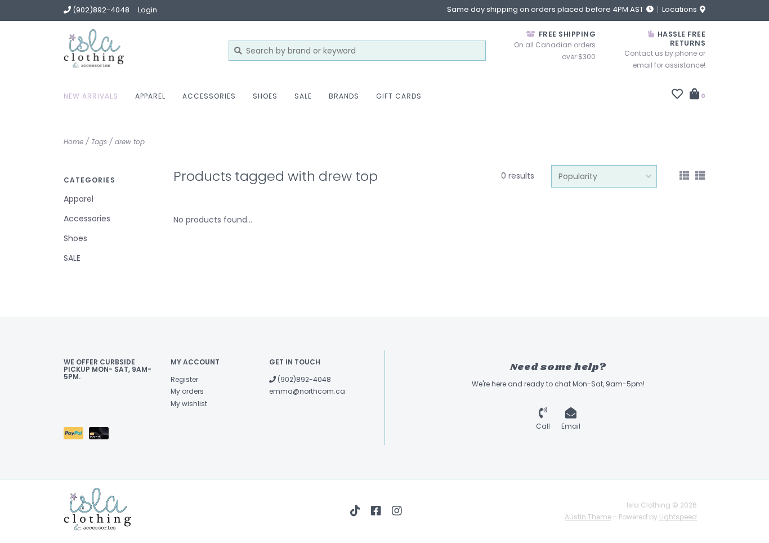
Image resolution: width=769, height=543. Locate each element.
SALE (303, 96)
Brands (344, 96)
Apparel (150, 96)
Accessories (209, 96)
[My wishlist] (677, 95)
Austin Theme (588, 517)
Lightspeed (678, 517)
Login (147, 10)
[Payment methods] (76, 435)
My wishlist (189, 403)
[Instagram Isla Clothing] (396, 511)
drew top (130, 141)
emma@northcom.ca (307, 391)
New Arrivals (91, 96)
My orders (187, 391)
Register (184, 379)
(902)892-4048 (303, 379)
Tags (99, 141)
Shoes (265, 96)
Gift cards (399, 96)
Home (73, 141)
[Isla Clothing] (138, 50)
